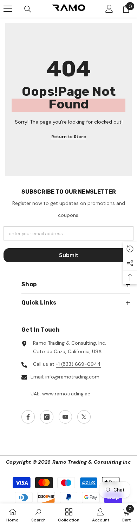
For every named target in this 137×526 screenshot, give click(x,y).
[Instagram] (46, 417)
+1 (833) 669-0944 (78, 364)
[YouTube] (65, 417)
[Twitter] (84, 417)
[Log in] (109, 9)
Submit (68, 255)
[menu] (8, 9)
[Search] (28, 9)
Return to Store (68, 136)
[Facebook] (28, 417)
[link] (38, 515)
